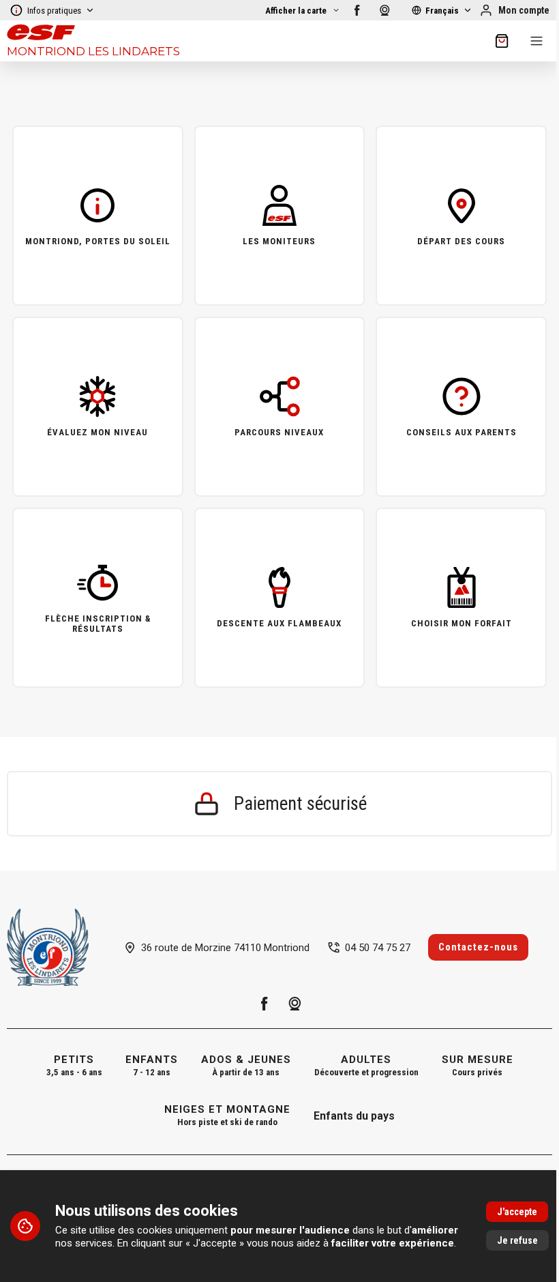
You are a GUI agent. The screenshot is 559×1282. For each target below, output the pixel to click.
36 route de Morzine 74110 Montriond (225, 948)
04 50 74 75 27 (377, 948)
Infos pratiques (54, 10)
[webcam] (384, 10)
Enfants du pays (354, 1115)
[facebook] (357, 10)
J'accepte (517, 1211)
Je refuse (517, 1240)
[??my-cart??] (502, 41)
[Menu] (536, 41)
